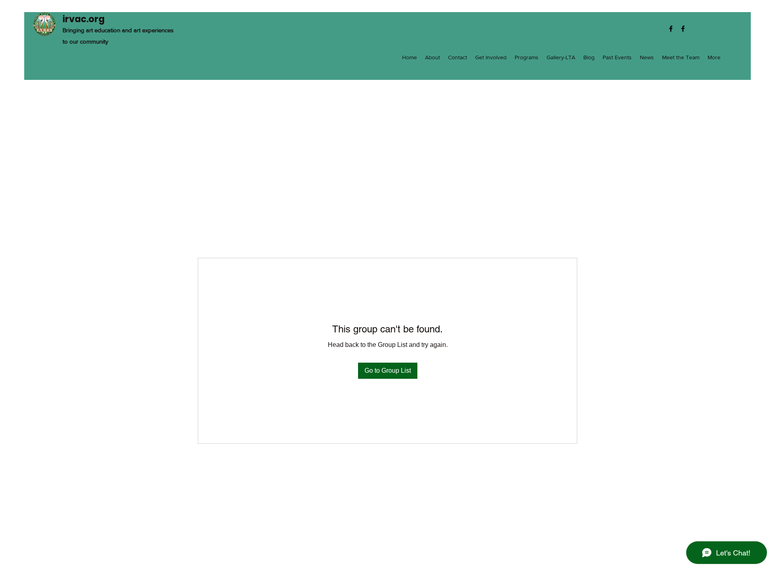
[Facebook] (671, 29)
